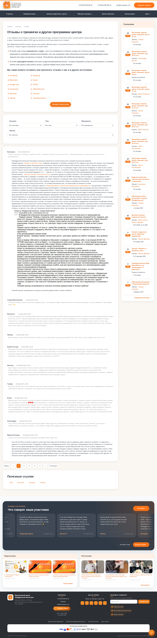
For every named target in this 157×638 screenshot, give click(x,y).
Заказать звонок (144, 5)
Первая (6, 466)
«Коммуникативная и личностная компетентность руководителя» (68, 185)
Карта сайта (105, 621)
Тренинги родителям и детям (56, 14)
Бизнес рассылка (118, 614)
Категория (12, 121)
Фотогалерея (86, 556)
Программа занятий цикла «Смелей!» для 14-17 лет (140, 53)
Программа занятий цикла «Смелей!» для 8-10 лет (141, 34)
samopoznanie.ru (39, 98)
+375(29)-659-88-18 (104, 5)
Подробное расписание (142, 298)
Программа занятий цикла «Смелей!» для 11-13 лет (140, 106)
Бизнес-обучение (108, 14)
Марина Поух (142, 220)
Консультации (129, 14)
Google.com (14, 84)
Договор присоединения (55, 621)
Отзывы (42, 482)
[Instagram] (100, 603)
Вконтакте (14, 80)
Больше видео (68, 583)
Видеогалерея (10, 556)
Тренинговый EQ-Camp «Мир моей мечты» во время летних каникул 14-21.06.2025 (91, 576)
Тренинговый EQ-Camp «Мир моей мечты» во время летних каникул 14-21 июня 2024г (116, 576)
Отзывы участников (16, 506)
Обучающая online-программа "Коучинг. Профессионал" (139, 198)
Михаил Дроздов (137, 222)
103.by (35, 84)
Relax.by (13, 93)
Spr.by (35, 80)
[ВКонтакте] (87, 603)
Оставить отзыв (125, 544)
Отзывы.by (14, 89)
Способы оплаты (93, 621)
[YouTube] (105, 603)
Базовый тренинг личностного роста (37, 174)
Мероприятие (86, 121)
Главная (9, 26)
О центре (9, 14)
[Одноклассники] (91, 603)
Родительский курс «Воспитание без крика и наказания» (140, 179)
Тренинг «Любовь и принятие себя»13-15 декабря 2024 (141, 575)
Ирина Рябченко (144, 94)
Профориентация (29, 14)
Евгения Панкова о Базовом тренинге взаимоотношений (39, 575)
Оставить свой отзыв (60, 104)
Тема (47, 121)
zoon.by (36, 93)
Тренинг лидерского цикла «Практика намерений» (139, 234)
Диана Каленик (143, 129)
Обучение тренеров (84, 14)
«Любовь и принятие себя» (33, 163)
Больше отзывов (140, 544)
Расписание (129, 24)
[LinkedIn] (96, 603)
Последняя (53, 466)
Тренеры (32, 482)
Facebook (13, 75)
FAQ (11, 482)
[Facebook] (82, 603)
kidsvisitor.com (38, 89)
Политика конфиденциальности (75, 621)
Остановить (141, 508)
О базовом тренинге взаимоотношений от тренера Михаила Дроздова (64, 575)
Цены (147, 14)
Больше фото (145, 585)
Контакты (21, 482)
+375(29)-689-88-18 (85, 5)
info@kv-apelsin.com (123, 5)
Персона (12, 130)
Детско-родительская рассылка (122, 610)
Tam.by (12, 98)
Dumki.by (36, 75)
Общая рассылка (118, 606)
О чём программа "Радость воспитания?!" (11, 575)
